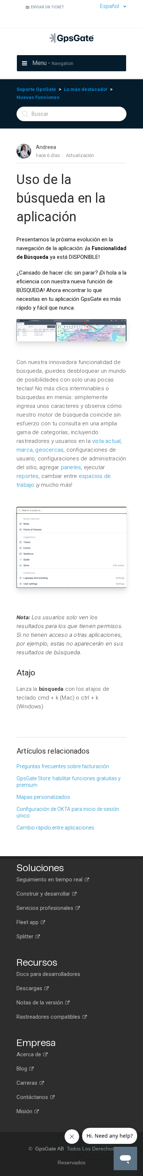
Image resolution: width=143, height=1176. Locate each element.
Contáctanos (33, 1097)
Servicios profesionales (45, 908)
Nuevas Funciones (37, 97)
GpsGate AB (49, 1149)
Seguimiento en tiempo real (50, 879)
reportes (27, 476)
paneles (71, 467)
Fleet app (28, 922)
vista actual (106, 441)
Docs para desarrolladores (48, 974)
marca (24, 450)
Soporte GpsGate (36, 89)
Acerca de (29, 1054)
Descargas (30, 988)
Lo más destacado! (85, 89)
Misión (25, 1111)
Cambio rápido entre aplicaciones (55, 828)
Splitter (25, 936)
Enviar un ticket (46, 7)
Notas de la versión (40, 1002)
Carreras (27, 1083)
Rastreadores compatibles (49, 1017)
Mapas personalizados (43, 797)
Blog (22, 1068)
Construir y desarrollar (44, 893)
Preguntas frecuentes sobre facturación (62, 766)
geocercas (48, 450)
